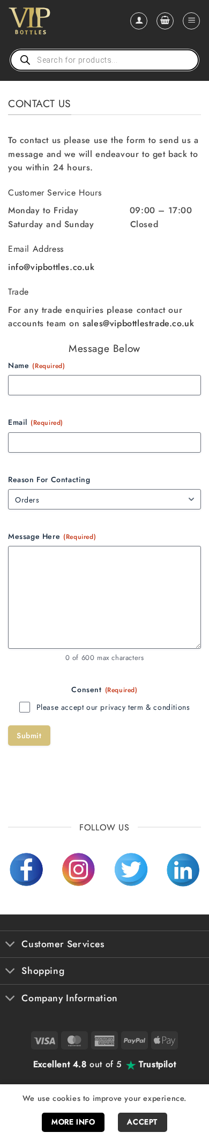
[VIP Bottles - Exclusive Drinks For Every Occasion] (53, 21)
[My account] (138, 20)
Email (35, 422)
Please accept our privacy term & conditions (113, 707)
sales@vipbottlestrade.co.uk (138, 323)
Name (36, 365)
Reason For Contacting (49, 479)
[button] (165, 20)
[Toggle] (10, 945)
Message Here (52, 536)
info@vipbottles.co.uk (51, 267)
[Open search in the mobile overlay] (104, 60)
